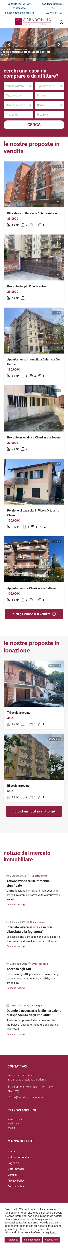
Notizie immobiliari (19, 1157)
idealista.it (13, 1123)
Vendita (56, 167)
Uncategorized (39, 876)
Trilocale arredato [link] (18, 712)
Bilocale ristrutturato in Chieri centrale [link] (32, 213)
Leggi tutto (51, 1232)
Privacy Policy (16, 1180)
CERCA (34, 124)
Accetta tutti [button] (51, 1239)
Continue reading (16, 904)
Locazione (54, 666)
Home (11, 1151)
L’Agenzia (13, 1163)
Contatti (12, 1174)
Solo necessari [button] (32, 1239)
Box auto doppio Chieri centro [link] (26, 286)
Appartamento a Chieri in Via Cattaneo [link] (32, 588)
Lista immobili (16, 1168)
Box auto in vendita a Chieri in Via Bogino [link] (34, 437)
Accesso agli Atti (19, 969)
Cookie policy (16, 1186)
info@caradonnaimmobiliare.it (19, 13)
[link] (34, 184)
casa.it (11, 1127)
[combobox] (18, 86)
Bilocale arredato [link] (18, 785)
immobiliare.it (15, 1119)
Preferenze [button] (12, 1239)
